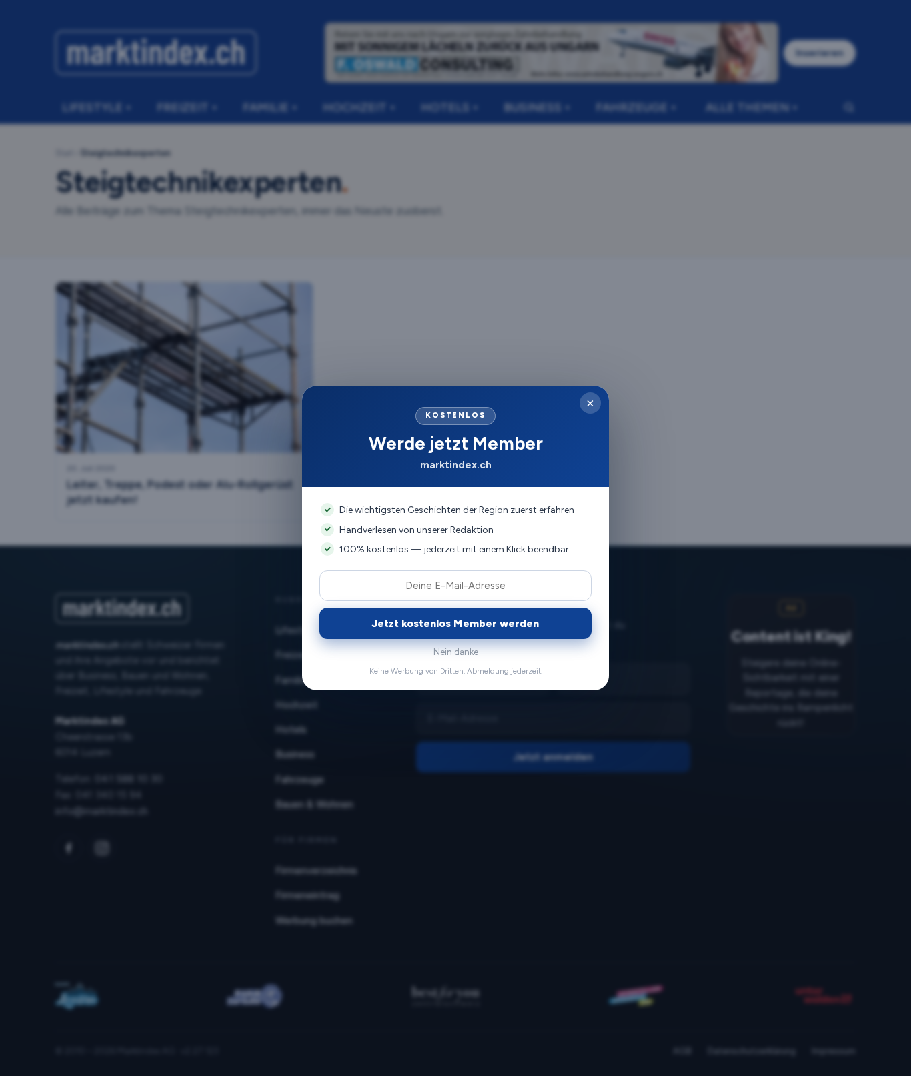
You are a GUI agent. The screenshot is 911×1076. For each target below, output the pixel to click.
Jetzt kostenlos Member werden (455, 623)
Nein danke (455, 652)
